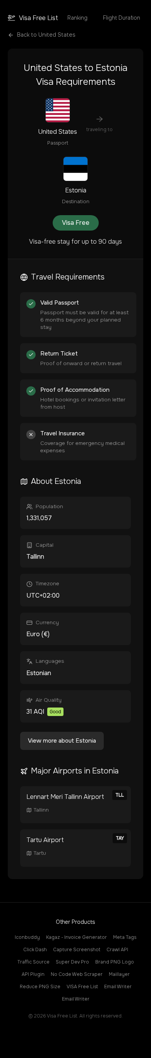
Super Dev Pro (72, 962)
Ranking (77, 17)
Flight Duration (121, 17)
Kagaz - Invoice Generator (76, 937)
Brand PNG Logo (114, 962)
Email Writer (118, 987)
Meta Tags (124, 937)
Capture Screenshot (76, 950)
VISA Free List (82, 987)
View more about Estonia (62, 741)
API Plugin (33, 974)
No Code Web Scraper (77, 974)
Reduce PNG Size (40, 987)
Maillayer (119, 974)
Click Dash (35, 950)
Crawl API (117, 950)
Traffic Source (33, 962)
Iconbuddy (27, 937)
